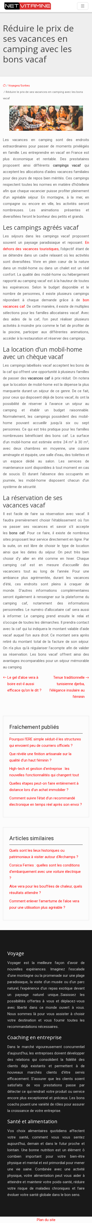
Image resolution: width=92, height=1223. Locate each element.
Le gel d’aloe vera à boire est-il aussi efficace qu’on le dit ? (24, 683)
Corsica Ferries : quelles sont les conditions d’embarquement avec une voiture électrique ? (45, 871)
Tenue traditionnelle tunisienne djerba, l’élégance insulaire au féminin (67, 687)
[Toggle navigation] (82, 6)
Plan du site (46, 1220)
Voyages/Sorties (19, 85)
